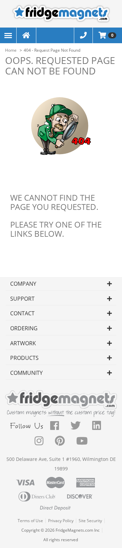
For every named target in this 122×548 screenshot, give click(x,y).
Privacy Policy (61, 521)
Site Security (90, 521)
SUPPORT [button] (22, 298)
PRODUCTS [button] (24, 358)
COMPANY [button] (23, 283)
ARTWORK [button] (23, 343)
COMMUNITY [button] (26, 373)
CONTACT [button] (22, 313)
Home (11, 50)
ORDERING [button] (24, 328)
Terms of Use (30, 521)
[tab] (61, 284)
